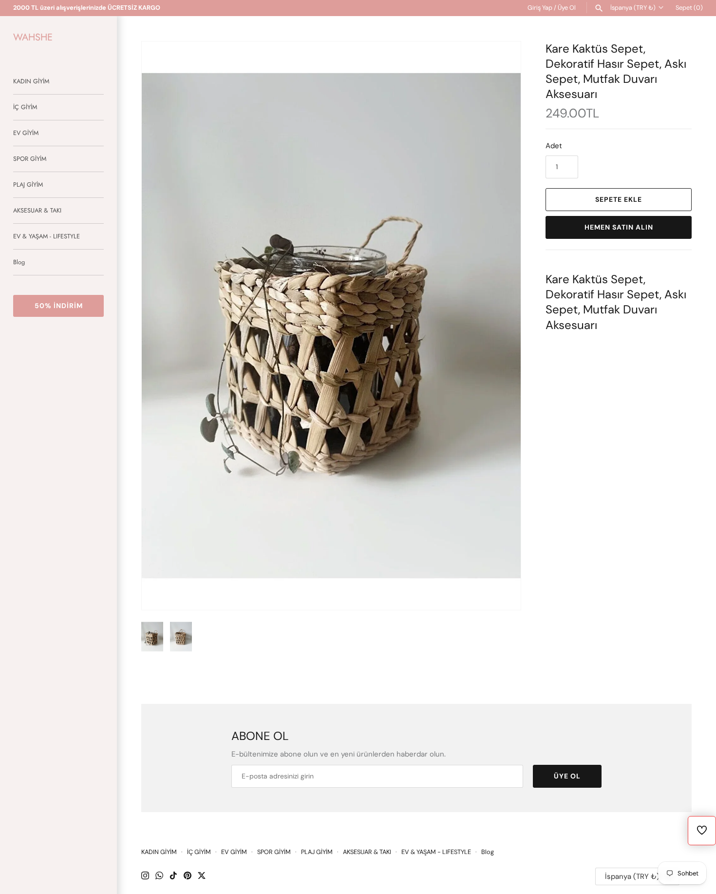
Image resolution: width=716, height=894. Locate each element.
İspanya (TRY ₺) (633, 7)
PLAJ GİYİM (28, 184)
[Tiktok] (173, 877)
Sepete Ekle (618, 199)
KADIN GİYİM (31, 81)
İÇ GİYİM (25, 107)
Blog (19, 262)
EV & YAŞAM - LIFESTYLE (46, 236)
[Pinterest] (187, 877)
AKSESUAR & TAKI (37, 210)
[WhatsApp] (159, 877)
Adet (554, 146)
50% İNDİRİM (59, 305)
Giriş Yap (540, 7)
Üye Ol (567, 7)
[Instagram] (145, 877)
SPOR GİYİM (29, 158)
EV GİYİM (25, 132)
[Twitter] (202, 877)
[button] (500, 325)
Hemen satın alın (618, 227)
